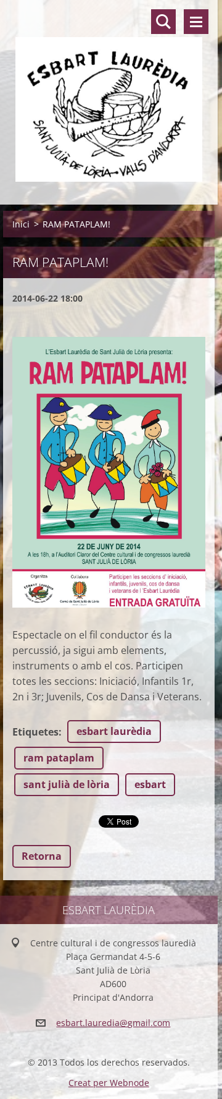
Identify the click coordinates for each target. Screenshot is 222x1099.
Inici (21, 224)
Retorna (42, 856)
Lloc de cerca (163, 21)
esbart (150, 784)
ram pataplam (58, 758)
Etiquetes (35, 732)
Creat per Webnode (108, 1082)
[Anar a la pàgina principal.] (109, 94)
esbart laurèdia (114, 731)
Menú (196, 21)
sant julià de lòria (66, 784)
